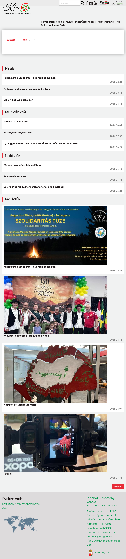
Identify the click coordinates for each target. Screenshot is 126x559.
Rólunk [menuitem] (61, 21)
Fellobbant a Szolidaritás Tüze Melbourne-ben (30, 77)
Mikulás (90, 519)
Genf (89, 544)
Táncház (92, 498)
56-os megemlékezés (98, 505)
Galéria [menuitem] (115, 21)
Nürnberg (92, 536)
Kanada (105, 528)
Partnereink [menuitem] (104, 21)
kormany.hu (102, 552)
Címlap (11, 39)
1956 (113, 511)
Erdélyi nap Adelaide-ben (18, 99)
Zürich (115, 505)
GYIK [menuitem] (62, 25)
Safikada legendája (15, 175)
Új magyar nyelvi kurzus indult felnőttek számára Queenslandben (41, 143)
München (92, 528)
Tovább (118, 486)
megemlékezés (108, 536)
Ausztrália (102, 511)
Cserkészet (114, 519)
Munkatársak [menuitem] (73, 21)
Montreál (91, 501)
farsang (91, 523)
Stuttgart (91, 532)
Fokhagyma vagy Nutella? (19, 132)
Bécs (90, 510)
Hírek (24, 39)
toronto (101, 519)
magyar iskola (111, 540)
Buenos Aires (106, 532)
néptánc (105, 523)
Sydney (101, 515)
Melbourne (94, 540)
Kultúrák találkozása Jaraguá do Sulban (26, 335)
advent (111, 515)
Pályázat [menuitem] (46, 21)
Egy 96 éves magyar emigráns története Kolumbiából (34, 186)
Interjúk (8, 473)
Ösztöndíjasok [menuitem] (89, 21)
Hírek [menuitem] (54, 21)
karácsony (107, 498)
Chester (90, 515)
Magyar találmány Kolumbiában (22, 165)
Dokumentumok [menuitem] (50, 25)
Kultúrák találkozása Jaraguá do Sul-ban (27, 88)
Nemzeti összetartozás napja (20, 404)
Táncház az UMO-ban (16, 121)
